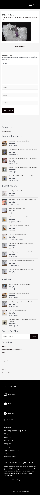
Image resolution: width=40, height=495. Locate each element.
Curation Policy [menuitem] (10, 457)
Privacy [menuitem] (7, 447)
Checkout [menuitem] (7, 427)
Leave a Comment (7, 17)
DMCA (4, 370)
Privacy (4, 364)
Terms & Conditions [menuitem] (11, 450)
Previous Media (20, 46)
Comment (5, 63)
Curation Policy (7, 373)
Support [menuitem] (7, 437)
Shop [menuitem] (6, 434)
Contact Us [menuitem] (8, 440)
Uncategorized (6, 131)
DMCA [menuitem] (6, 453)
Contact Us (5, 358)
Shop (3, 352)
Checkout (5, 346)
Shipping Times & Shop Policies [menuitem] (15, 431)
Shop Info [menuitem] (8, 444)
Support (4, 355)
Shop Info (5, 361)
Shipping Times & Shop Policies (12, 349)
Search (34, 336)
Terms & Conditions (8, 367)
